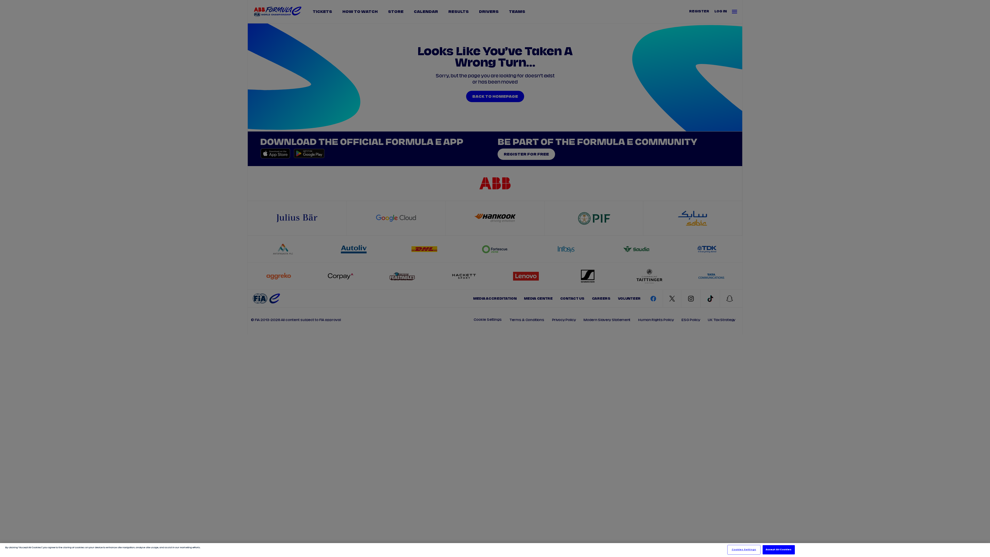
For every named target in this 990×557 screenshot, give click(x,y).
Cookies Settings (744, 550)
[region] (495, 550)
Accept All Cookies (778, 550)
